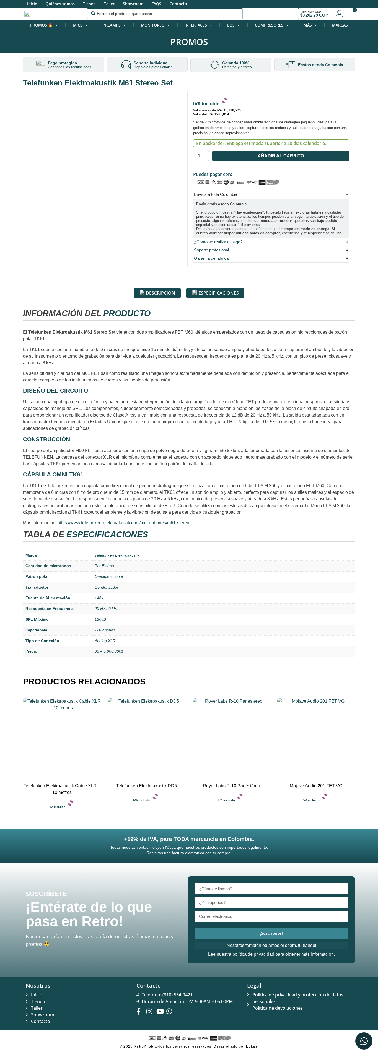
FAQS (156, 3)
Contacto (178, 3)
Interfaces (196, 25)
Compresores (269, 25)
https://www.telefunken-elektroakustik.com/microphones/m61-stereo (123, 522)
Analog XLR (105, 640)
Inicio (32, 3)
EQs (231, 25)
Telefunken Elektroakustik (117, 555)
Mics (77, 25)
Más (308, 25)
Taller (109, 3)
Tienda (89, 3)
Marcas (340, 25)
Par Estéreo (105, 565)
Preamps (112, 25)
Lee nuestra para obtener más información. (271, 954)
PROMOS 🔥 (41, 25)
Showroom (133, 3)
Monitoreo (153, 25)
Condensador (106, 587)
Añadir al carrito (281, 156)
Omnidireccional (109, 576)
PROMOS (189, 42)
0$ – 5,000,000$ (109, 651)
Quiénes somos (60, 3)
